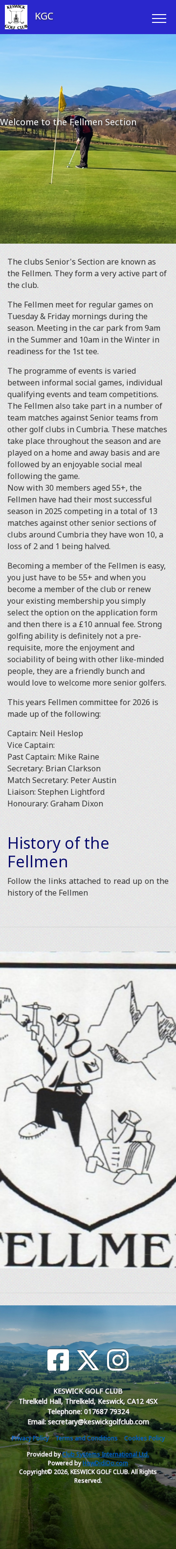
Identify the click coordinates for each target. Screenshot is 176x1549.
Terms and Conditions (86, 1438)
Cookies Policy (144, 1438)
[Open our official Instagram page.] (118, 1360)
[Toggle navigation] (158, 17)
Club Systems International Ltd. (105, 1454)
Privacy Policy (30, 1438)
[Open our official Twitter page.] (88, 1360)
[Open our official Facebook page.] (58, 1360)
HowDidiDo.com (105, 1463)
